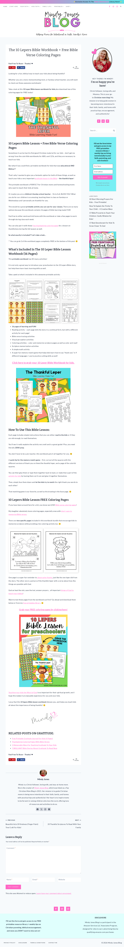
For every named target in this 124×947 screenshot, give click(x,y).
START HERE (13, 6)
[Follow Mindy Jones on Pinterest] (49, 809)
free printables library (31, 603)
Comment (11, 848)
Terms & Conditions (37, 942)
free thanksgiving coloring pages (45, 226)
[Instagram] (117, 6)
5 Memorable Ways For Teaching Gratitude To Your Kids (34, 745)
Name (9, 879)
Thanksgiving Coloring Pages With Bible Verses (31, 742)
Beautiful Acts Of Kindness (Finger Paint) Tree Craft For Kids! (22, 823)
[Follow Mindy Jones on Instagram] (45, 809)
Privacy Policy (9, 942)
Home (5, 6)
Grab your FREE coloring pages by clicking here (43, 609)
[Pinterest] (113, 6)
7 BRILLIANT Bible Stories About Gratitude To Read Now (34, 748)
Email (35, 879)
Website (61, 879)
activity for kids (15, 476)
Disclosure (23, 942)
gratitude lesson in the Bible (46, 178)
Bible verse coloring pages (65, 505)
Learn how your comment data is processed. (53, 893)
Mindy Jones (43, 779)
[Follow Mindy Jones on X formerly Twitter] (41, 809)
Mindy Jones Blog (41, 788)
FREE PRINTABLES (101, 2)
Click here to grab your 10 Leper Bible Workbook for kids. (43, 362)
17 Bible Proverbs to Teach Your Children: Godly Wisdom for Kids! (102, 216)
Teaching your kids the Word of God (23, 692)
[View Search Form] (121, 6)
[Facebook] (109, 6)
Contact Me (52, 942)
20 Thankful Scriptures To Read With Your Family (64, 823)
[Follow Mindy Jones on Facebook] (37, 809)
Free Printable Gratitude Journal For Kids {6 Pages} (32, 738)
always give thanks (44, 577)
